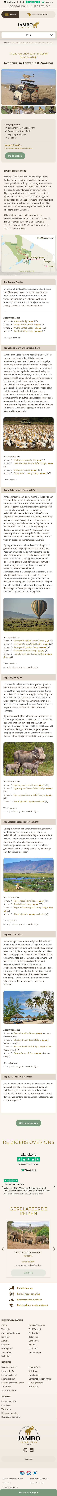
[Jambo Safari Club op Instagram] (25, 1450)
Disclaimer (7, 1483)
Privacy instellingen (10, 1487)
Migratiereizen (8, 1378)
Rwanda (32, 1344)
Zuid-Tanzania (35, 1329)
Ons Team (6, 1405)
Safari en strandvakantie (12, 1382)
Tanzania (16, 42)
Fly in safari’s (7, 1371)
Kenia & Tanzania (36, 1325)
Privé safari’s (34, 1367)
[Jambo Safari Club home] (28, 1435)
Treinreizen (6, 1386)
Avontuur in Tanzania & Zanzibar (38, 42)
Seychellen (6, 1352)
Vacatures (6, 1409)
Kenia (4, 1325)
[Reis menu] (28, 35)
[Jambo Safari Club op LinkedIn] (31, 1450)
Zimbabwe (33, 1340)
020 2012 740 (41, 6)
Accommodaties (9, 1390)
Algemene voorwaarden (39, 1478)
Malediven (6, 1356)
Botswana (33, 1336)
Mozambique (34, 1352)
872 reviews (34, 1164)
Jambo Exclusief (8, 1375)
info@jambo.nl (18, 6)
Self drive (32, 1371)
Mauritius (32, 1348)
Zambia (5, 1340)
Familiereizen (34, 1375)
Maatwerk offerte (9, 1367)
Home (6, 42)
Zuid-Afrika (33, 1333)
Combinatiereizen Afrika (39, 1378)
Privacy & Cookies (37, 1483)
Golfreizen (33, 1386)
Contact (29, 1459)
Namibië (5, 1336)
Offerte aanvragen (28, 1123)
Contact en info (8, 1401)
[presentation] (2, 1187)
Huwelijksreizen (36, 1382)
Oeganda (5, 1344)
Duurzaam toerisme (10, 1416)
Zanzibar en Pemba (10, 1333)
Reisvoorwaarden (9, 1413)
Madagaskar (7, 1348)
